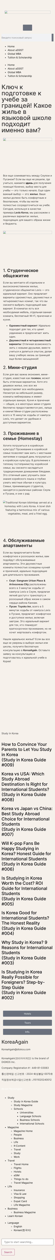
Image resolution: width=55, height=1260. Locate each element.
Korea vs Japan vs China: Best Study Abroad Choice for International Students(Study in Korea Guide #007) (27, 821)
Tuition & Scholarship (20, 57)
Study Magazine (23, 1105)
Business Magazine (25, 1212)
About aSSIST (16, 50)
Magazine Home (23, 1130)
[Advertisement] (27, 700)
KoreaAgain (15, 1042)
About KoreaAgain (12, 1088)
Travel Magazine (23, 1182)
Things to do (21, 1179)
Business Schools (30, 1119)
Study (11, 1097)
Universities (26, 1112)
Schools (18, 1108)
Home (11, 46)
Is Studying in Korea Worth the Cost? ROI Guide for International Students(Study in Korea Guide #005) (24, 891)
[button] (27, 61)
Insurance (19, 1190)
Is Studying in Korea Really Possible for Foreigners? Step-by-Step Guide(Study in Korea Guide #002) (24, 984)
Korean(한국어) (22, 1230)
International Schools (32, 1123)
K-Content (19, 1145)
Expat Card (20, 1201)
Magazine (13, 1127)
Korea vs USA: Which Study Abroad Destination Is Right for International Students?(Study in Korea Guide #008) (25, 786)
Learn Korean (15, 1215)
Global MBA (14, 53)
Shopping (19, 1197)
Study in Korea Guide (26, 1101)
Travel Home (21, 1164)
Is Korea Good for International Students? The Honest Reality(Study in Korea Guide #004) (25, 923)
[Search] (52, 37)
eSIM (16, 1175)
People (18, 1134)
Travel (17, 1149)
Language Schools (30, 1116)
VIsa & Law (20, 1193)
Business (19, 1138)
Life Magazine (22, 1204)
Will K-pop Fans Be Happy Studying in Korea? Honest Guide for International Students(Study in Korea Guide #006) (26, 856)
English (18, 1226)
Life (16, 1142)
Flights (17, 1167)
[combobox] (27, 1242)
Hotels (17, 1171)
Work (17, 1156)
